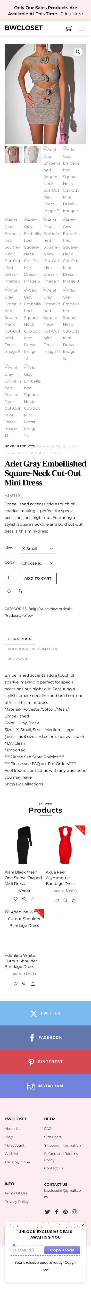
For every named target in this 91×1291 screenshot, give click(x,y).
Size (8, 548)
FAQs (48, 1128)
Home (9, 446)
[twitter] (47, 1211)
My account (15, 1145)
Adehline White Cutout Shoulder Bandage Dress (21, 961)
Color (10, 562)
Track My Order (18, 1162)
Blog (9, 1137)
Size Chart (52, 1137)
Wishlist (11, 1153)
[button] (78, 52)
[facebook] (56, 1211)
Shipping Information (62, 1145)
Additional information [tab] (33, 649)
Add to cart (38, 578)
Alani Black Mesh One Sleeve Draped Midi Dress (23, 878)
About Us (12, 1128)
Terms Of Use (16, 1193)
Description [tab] (20, 639)
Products (26, 446)
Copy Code (62, 1250)
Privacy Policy (17, 1201)
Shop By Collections (24, 784)
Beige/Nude (38, 609)
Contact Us (53, 1168)
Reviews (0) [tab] (19, 659)
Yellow (27, 615)
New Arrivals (61, 609)
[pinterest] (65, 1211)
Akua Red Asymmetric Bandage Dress (60, 878)
